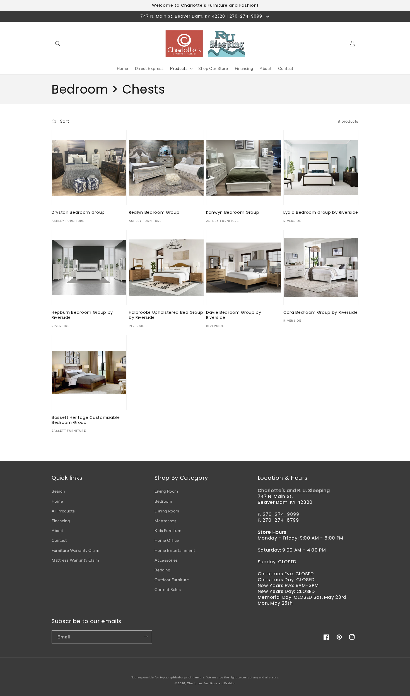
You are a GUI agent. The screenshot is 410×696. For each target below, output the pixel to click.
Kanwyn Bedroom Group (232, 212)
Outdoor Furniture (172, 579)
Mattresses (165, 520)
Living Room (166, 491)
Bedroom (163, 501)
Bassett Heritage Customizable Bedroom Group (86, 420)
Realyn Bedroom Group (154, 212)
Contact (59, 540)
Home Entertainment (175, 550)
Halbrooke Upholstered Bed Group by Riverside (166, 315)
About (57, 530)
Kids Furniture (168, 530)
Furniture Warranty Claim (75, 550)
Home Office (167, 540)
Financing (61, 520)
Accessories (166, 560)
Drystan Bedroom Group (78, 212)
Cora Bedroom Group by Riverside (320, 312)
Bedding (162, 570)
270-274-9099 (281, 514)
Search (58, 491)
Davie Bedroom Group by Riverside (233, 315)
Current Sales (168, 589)
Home (57, 501)
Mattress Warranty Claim (75, 560)
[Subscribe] (145, 636)
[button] (58, 43)
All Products (63, 511)
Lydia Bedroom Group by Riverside (320, 212)
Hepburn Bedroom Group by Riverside (82, 315)
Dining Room (167, 511)
